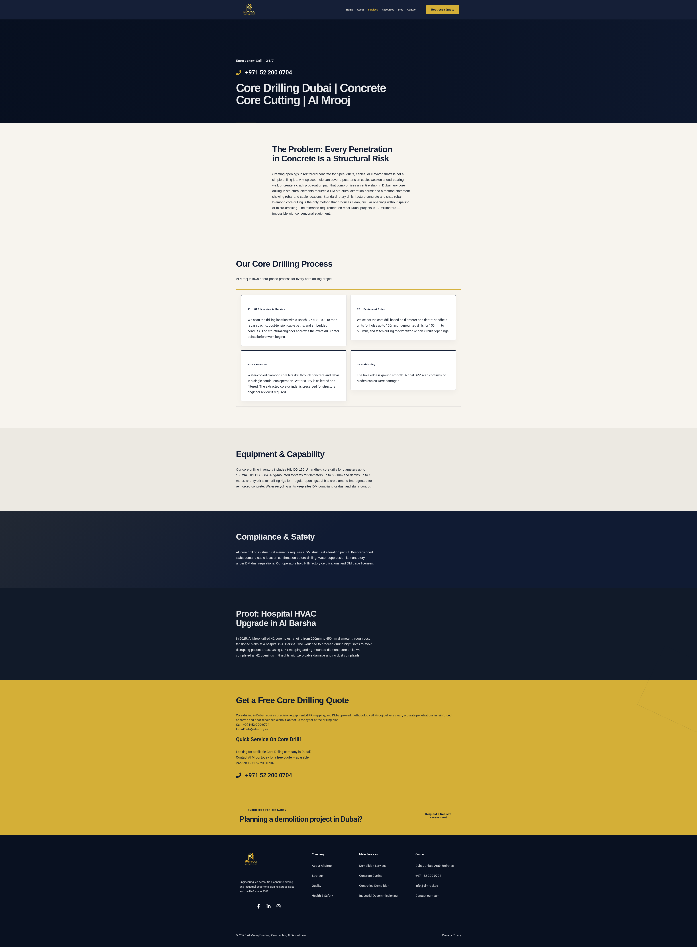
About (360, 9)
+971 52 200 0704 (428, 875)
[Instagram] (278, 906)
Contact (411, 9)
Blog (400, 9)
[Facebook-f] (258, 906)
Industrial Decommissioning (378, 895)
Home (349, 9)
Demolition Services (372, 865)
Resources (388, 9)
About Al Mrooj (322, 865)
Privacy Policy (451, 935)
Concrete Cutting (370, 875)
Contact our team (427, 895)
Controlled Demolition (374, 885)
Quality (316, 885)
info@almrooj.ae (257, 729)
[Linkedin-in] (268, 906)
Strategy (317, 875)
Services (373, 9)
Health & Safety (322, 895)
